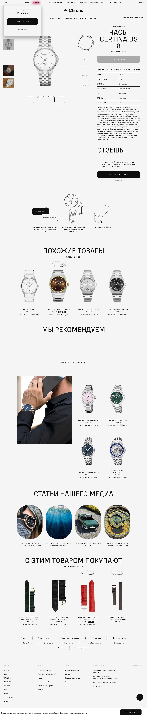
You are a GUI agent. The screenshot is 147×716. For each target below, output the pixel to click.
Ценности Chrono (72, 670)
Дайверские (119, 643)
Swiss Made (27, 643)
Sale (96, 18)
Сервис (103, 2)
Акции (43, 2)
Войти (141, 2)
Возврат (41, 689)
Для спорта (48, 643)
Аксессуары (78, 18)
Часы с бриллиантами (94, 643)
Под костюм (69, 643)
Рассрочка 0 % (44, 682)
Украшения (68, 18)
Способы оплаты (44, 670)
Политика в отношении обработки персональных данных (105, 677)
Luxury (60, 648)
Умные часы (96, 638)
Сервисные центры (72, 678)
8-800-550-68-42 (115, 2)
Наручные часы (125, 89)
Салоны (68, 682)
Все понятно (131, 712)
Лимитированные (82, 648)
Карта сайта (97, 686)
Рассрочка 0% (71, 2)
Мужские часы (44, 638)
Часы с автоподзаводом (70, 638)
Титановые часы (119, 638)
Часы (59, 18)
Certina (121, 74)
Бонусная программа (46, 686)
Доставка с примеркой (89, 2)
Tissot (23, 638)
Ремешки (88, 18)
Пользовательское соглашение (104, 682)
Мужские (122, 93)
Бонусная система (56, 2)
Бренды (52, 18)
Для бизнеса (8, 697)
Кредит (41, 678)
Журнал (28, 2)
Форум (36, 2)
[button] (7, 2)
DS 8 (120, 79)
